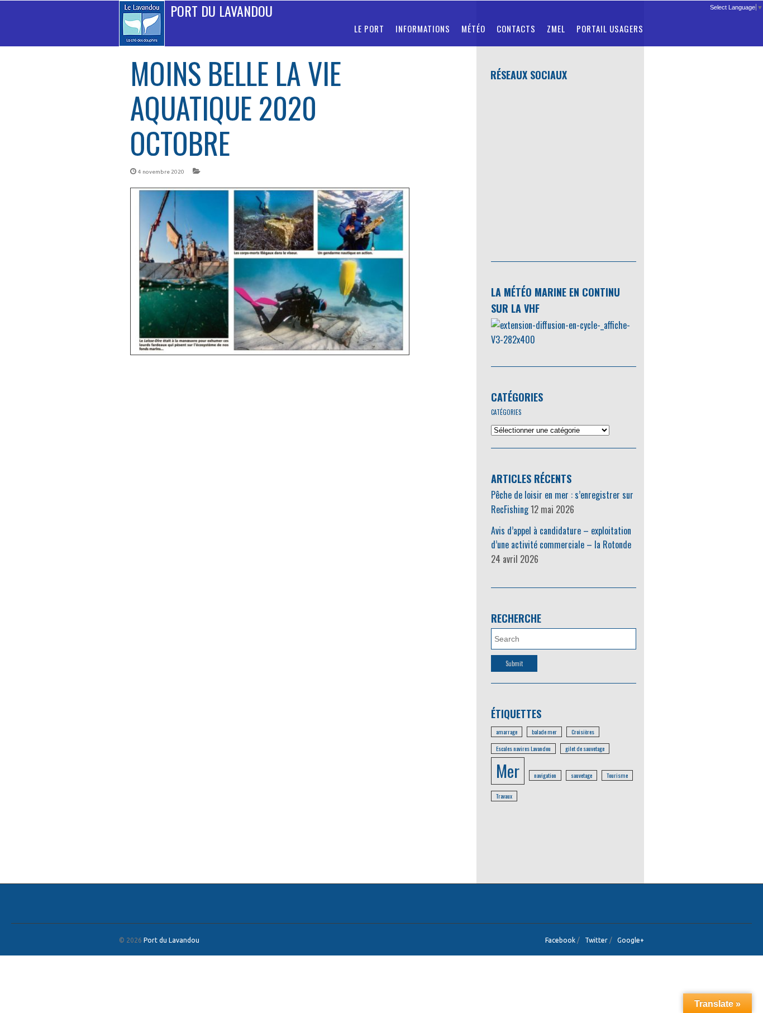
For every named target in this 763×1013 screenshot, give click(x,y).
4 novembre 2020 (161, 172)
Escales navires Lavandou (523, 748)
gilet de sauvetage (584, 748)
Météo (473, 28)
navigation (545, 775)
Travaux (504, 795)
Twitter (596, 940)
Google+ (630, 940)
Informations (422, 28)
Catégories (517, 397)
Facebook (560, 940)
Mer (507, 770)
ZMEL (556, 28)
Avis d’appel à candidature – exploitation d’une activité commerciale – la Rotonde (561, 538)
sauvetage (581, 775)
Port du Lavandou (221, 11)
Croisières (582, 731)
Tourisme (617, 775)
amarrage (506, 731)
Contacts (516, 28)
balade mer (544, 731)
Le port (369, 28)
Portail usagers (609, 28)
